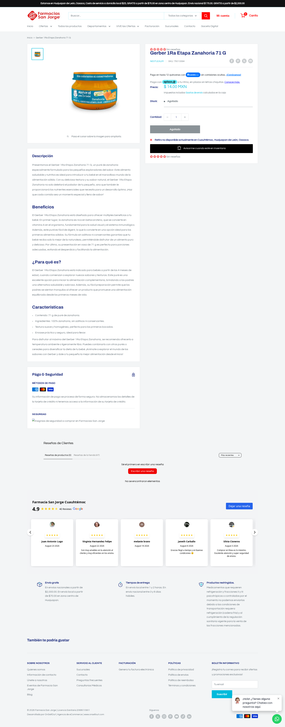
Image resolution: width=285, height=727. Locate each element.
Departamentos (97, 26)
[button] (158, 156)
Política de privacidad (181, 669)
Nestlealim (157, 61)
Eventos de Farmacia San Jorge (42, 687)
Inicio (30, 26)
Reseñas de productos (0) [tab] (58, 455)
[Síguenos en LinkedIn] (189, 716)
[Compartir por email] (250, 60)
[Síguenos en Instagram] (164, 716)
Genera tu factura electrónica (136, 669)
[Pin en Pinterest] (238, 60)
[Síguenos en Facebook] (151, 716)
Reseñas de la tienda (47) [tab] (86, 455)
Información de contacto (41, 674)
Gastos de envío (194, 92)
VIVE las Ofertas (125, 26)
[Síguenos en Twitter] (158, 716)
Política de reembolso (181, 680)
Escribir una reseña (142, 471)
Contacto (189, 26)
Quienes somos (36, 669)
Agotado (175, 129)
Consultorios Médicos (89, 685)
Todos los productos (70, 26)
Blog (29, 694)
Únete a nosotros (37, 680)
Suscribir (222, 694)
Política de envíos (178, 674)
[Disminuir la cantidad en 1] (167, 117)
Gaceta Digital (209, 26)
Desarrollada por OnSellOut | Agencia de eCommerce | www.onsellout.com (65, 714)
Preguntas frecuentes (89, 680)
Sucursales (171, 26)
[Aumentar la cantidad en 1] (184, 117)
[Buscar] (206, 15)
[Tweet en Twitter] (244, 60)
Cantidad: (156, 117)
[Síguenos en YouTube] (176, 716)
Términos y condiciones (182, 685)
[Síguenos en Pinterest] (170, 716)
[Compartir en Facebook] (231, 60)
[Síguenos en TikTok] (183, 716)
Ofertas (43, 26)
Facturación (152, 26)
